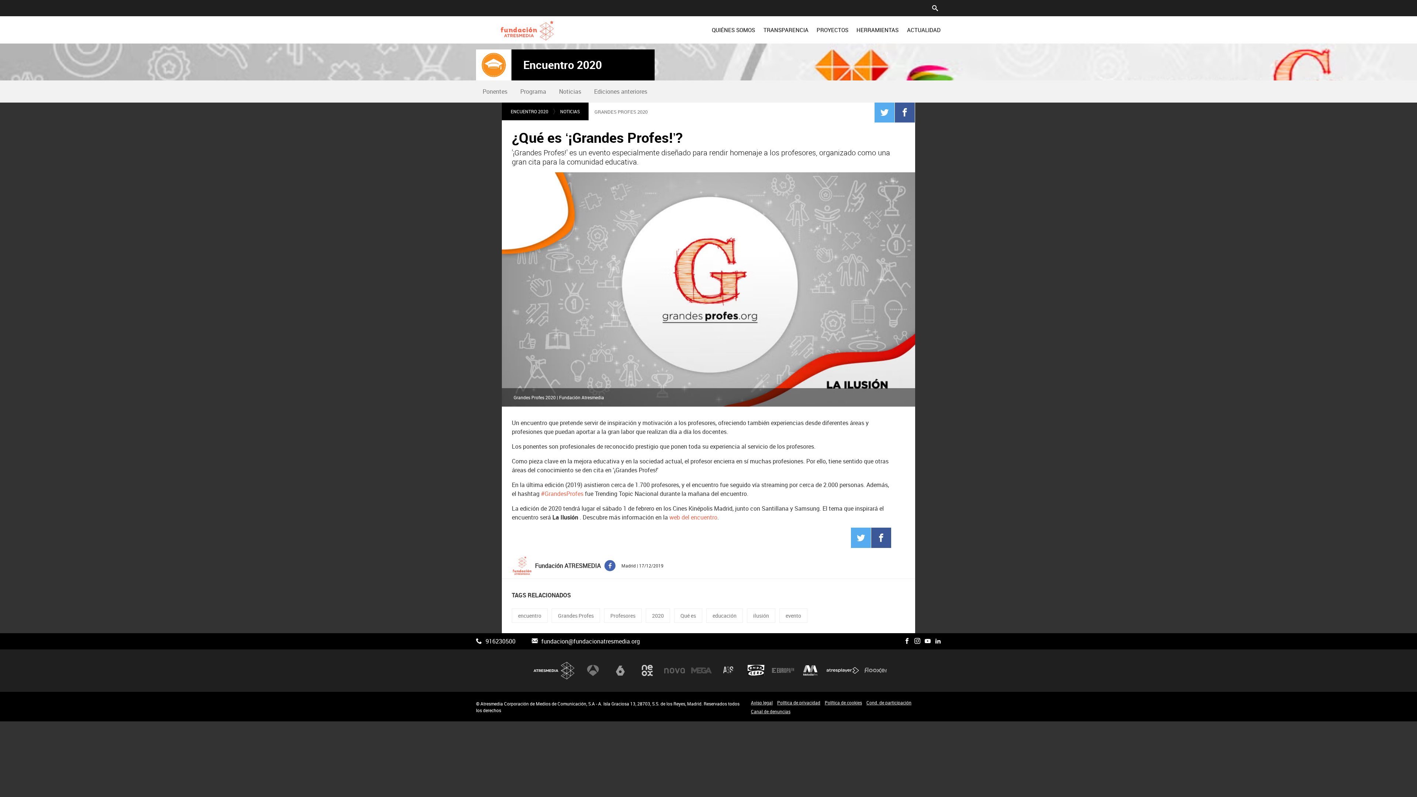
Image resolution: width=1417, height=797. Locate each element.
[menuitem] (733, 30)
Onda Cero (756, 670)
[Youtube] (928, 641)
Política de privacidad (798, 702)
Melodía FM (810, 670)
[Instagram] (917, 641)
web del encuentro (693, 517)
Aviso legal (762, 702)
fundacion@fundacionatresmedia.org (590, 641)
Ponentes (495, 91)
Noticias (570, 91)
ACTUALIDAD (924, 30)
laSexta (620, 670)
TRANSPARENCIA (786, 30)
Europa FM (783, 670)
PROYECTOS (832, 30)
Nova (674, 670)
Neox (647, 670)
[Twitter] (884, 112)
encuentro (529, 615)
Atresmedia (554, 670)
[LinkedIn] (938, 641)
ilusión (761, 615)
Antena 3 (593, 670)
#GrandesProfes (562, 494)
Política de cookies (843, 702)
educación (725, 615)
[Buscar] (935, 7)
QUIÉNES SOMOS (733, 30)
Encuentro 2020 (562, 64)
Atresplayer (842, 670)
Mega (701, 670)
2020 (658, 615)
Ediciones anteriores (620, 91)
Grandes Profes (576, 615)
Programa (533, 91)
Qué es (688, 615)
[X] (897, 641)
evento (793, 615)
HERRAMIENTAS (877, 30)
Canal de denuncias (770, 711)
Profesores (622, 615)
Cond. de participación (888, 702)
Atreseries (729, 670)
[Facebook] (905, 112)
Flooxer (876, 670)
